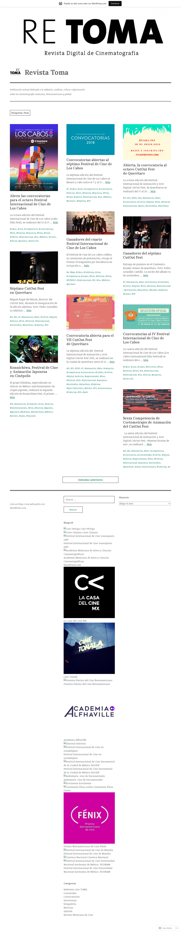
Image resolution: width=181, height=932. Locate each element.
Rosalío (154, 290)
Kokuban (26, 411)
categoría (109, 368)
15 (16, 317)
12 (68, 368)
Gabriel (14, 237)
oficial (14, 240)
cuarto (85, 276)
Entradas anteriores (90, 479)
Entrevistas (70, 900)
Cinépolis (32, 404)
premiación (130, 290)
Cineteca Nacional (97, 857)
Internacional (26, 237)
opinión (68, 911)
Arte (158, 198)
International (130, 374)
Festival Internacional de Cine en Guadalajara (82, 756)
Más (55, 222)
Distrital (80, 743)
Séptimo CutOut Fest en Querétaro (27, 290)
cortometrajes (145, 454)
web (86, 392)
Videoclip (72, 392)
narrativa (102, 380)
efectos (14, 321)
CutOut (142, 201)
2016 (135, 198)
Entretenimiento (19, 408)
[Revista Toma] (90, 34)
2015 (78, 368)
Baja (73, 272)
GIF (79, 380)
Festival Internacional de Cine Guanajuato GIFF (88, 545)
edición (71, 193)
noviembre (152, 205)
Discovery (151, 366)
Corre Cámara (89, 532)
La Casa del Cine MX (75, 620)
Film (40, 233)
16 (129, 450)
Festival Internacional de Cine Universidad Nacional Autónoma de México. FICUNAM (88, 869)
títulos (89, 388)
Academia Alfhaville (75, 739)
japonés (49, 408)
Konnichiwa (38, 411)
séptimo (164, 290)
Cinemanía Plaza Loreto (88, 788)
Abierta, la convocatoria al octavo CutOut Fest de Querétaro (145, 169)
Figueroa (31, 233)
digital (150, 201)
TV (95, 388)
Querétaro (164, 205)
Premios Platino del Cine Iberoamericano (87, 684)
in (142, 370)
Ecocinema (84, 783)
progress (157, 374)
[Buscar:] (89, 499)
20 (129, 198)
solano (127, 294)
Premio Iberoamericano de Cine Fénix (85, 846)
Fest (13, 233)
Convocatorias (46, 229)
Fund (47, 233)
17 (125, 198)
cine (21, 229)
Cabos (14, 229)
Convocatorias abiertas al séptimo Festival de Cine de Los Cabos (89, 164)
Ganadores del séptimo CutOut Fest (142, 255)
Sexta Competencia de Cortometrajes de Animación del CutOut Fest (147, 422)
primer (14, 415)
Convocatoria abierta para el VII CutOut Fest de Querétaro (90, 339)
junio (141, 205)
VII (89, 201)
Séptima (82, 201)
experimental (92, 376)
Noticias (68, 907)
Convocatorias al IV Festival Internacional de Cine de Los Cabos (146, 338)
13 (12, 317)
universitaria (105, 388)
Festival (21, 233)
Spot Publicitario (75, 388)
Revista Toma (46, 72)
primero (23, 240)
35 (12, 404)
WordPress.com (72, 564)
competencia (31, 229)
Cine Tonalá (70, 676)
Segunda (31, 415)
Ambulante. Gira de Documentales (83, 779)
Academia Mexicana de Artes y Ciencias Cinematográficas (86, 559)
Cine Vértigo (87, 528)
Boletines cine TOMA (75, 889)
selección (34, 240)
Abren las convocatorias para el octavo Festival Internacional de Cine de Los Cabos (30, 202)
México (44, 237)
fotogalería (70, 903)
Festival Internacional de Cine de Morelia (87, 853)
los (36, 237)
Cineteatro (164, 282)
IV (94, 280)
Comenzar (115, 3)
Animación (149, 198)
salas (22, 415)
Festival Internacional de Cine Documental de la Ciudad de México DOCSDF (88, 770)
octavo (53, 237)
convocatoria (106, 189)
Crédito (100, 372)
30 (140, 198)
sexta (138, 466)
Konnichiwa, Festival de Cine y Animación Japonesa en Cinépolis (34, 371)
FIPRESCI (72, 280)
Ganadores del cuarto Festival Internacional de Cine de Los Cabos (87, 243)
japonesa (15, 411)
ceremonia (151, 282)
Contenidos (70, 893)
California (89, 272)
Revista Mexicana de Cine (78, 914)
